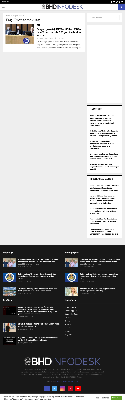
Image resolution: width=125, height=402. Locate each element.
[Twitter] (54, 388)
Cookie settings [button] (102, 398)
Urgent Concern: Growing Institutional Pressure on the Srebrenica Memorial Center (38, 338)
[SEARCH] (117, 17)
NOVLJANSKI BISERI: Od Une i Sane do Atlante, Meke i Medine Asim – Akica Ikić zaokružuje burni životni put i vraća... (38, 261)
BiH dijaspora (70, 307)
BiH (38, 25)
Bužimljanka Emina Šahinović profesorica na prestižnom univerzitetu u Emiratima (102, 200)
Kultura (68, 324)
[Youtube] (78, 388)
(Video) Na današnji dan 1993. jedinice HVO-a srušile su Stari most (103, 211)
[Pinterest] (70, 388)
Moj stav (68, 335)
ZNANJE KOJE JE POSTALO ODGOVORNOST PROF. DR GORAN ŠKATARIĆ (38, 325)
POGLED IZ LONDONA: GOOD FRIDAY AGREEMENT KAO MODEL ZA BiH (104, 231)
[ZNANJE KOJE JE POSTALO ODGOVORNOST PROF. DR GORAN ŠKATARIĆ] (9, 327)
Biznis (67, 321)
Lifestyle (68, 328)
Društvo (68, 317)
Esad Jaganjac (96, 229)
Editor (41, 38)
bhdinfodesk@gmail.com (67, 381)
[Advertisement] (105, 64)
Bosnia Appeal (71, 311)
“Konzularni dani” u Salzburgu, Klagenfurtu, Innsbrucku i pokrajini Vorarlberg (104, 188)
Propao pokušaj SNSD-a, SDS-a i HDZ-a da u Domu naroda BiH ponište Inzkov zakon (59, 32)
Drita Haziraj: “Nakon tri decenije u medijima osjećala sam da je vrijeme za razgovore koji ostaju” (104, 133)
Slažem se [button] (116, 398)
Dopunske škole (71, 314)
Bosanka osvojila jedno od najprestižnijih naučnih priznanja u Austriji (104, 166)
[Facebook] (47, 388)
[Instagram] (62, 388)
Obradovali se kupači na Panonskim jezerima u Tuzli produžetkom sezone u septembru (37, 289)
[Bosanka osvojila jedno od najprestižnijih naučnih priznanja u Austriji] (71, 291)
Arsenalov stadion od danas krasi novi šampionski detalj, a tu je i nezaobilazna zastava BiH (104, 156)
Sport (67, 331)
